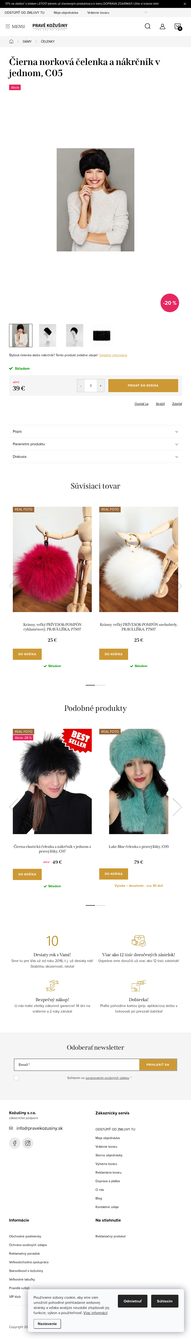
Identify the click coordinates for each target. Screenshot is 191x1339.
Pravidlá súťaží (19, 1288)
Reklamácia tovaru (109, 1172)
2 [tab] (100, 905)
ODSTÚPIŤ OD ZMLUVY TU (24, 12)
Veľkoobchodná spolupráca (28, 1262)
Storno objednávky (109, 1155)
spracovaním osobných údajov (107, 1077)
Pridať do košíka (143, 385)
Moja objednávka (66, 12)
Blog (99, 1198)
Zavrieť (33, 402)
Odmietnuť (133, 1301)
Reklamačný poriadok (24, 1253)
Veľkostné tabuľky (22, 1279)
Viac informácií (95, 1312)
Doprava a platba (108, 1181)
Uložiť (17, 403)
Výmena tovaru (106, 1163)
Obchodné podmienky (25, 1236)
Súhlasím (165, 1301)
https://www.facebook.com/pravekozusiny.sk (14, 1143)
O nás (100, 1189)
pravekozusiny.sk (27, 1143)
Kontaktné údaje (107, 1207)
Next (177, 586)
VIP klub (15, 1296)
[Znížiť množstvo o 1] (81, 385)
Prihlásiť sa (158, 1064)
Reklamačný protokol (111, 1236)
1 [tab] (90, 905)
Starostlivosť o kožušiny (26, 1271)
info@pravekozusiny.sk (40, 1128)
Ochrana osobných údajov (28, 1245)
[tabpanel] (52, 591)
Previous (13, 586)
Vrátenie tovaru (98, 12)
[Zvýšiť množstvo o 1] (100, 385)
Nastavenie (47, 1323)
